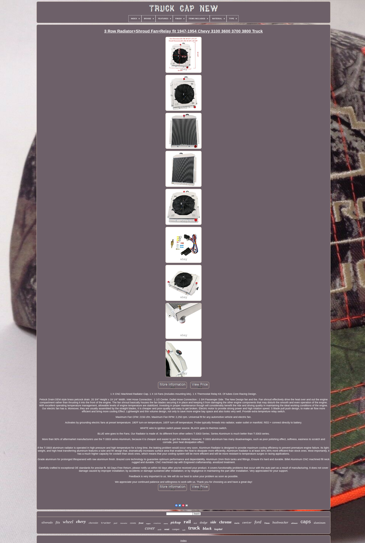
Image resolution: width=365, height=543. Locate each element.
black (207, 528)
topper (148, 523)
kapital (218, 529)
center (247, 522)
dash (195, 523)
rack (183, 530)
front (141, 523)
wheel (68, 521)
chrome (225, 522)
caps (306, 521)
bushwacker (280, 522)
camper (176, 529)
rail (187, 521)
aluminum (320, 522)
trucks (236, 523)
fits (58, 522)
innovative (123, 523)
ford (258, 522)
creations (157, 523)
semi (166, 529)
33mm (267, 523)
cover (150, 528)
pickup (176, 522)
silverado (47, 522)
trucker (106, 523)
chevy (81, 521)
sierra (166, 523)
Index (183, 540)
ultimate (294, 523)
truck (194, 528)
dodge (203, 522)
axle (159, 529)
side (213, 522)
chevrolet (93, 522)
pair (115, 523)
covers (133, 523)
